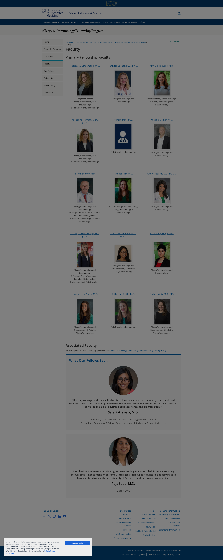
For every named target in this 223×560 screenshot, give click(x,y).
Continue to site (77, 543)
